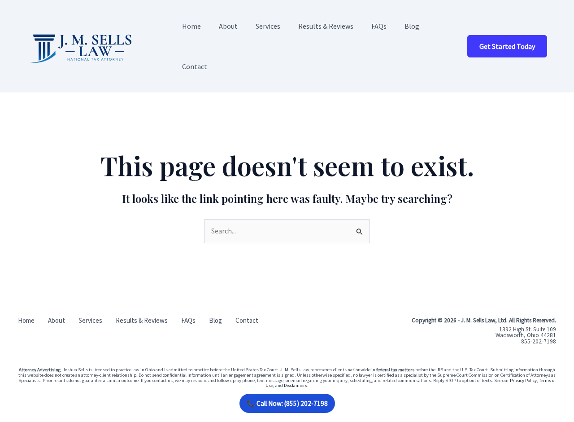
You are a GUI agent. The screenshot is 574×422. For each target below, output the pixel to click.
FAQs (379, 26)
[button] (507, 46)
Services (268, 26)
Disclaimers (295, 385)
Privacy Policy (523, 380)
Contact (194, 66)
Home (191, 26)
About (228, 26)
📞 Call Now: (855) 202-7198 (287, 403)
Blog (411, 26)
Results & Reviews (325, 26)
